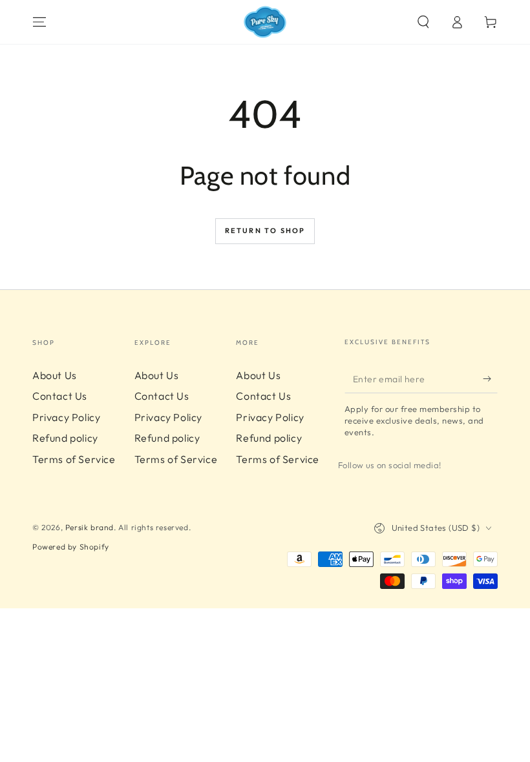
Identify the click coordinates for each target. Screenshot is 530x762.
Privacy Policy (66, 417)
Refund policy (65, 437)
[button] (423, 22)
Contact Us (59, 395)
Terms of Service (74, 459)
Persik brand (89, 527)
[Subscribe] (490, 378)
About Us (54, 375)
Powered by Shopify (70, 546)
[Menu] (39, 22)
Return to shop (265, 230)
